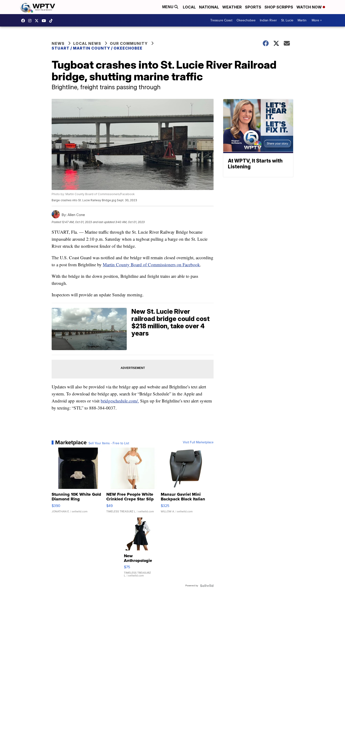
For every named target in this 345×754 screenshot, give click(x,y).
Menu (168, 7)
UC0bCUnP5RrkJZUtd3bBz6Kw (45, 21)
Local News (87, 43)
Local (189, 7)
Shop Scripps (278, 7)
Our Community (129, 43)
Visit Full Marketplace (198, 442)
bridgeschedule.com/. (120, 401)
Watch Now (309, 7)
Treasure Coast (221, 20)
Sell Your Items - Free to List (108, 443)
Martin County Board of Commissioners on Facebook (151, 264)
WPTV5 (24, 21)
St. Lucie (287, 20)
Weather (232, 7)
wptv (31, 21)
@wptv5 (52, 21)
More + (317, 20)
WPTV (38, 21)
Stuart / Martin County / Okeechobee (97, 48)
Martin (302, 20)
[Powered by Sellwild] (207, 585)
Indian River (268, 20)
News (58, 43)
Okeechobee (246, 20)
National (209, 7)
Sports (253, 7)
